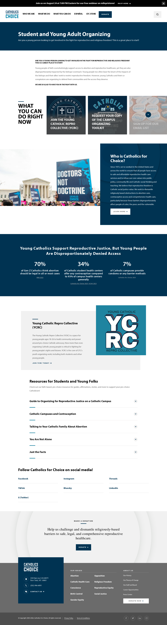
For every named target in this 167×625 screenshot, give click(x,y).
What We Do (44, 14)
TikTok (21, 488)
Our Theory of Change (130, 580)
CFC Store (91, 14)
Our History (127, 575)
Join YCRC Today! (40, 363)
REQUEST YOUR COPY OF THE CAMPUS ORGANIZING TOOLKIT (107, 122)
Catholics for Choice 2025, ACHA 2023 (83, 283)
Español (78, 14)
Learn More (119, 211)
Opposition (99, 575)
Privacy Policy (68, 618)
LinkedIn (113, 488)
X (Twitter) (23, 497)
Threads (113, 478)
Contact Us (36, 592)
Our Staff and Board (130, 585)
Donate (105, 14)
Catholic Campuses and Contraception (53, 413)
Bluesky (68, 488)
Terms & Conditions (83, 618)
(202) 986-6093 (36, 585)
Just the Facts (38, 452)
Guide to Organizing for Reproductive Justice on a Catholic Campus (70, 401)
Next (148, 114)
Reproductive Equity (103, 587)
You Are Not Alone (41, 439)
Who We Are (29, 14)
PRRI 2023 (40, 277)
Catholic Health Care (80, 581)
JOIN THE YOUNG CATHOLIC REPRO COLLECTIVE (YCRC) (64, 124)
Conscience (75, 587)
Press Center (127, 595)
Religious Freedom (103, 581)
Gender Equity (77, 599)
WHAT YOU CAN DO (62, 14)
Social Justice (100, 593)
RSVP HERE (123, 3)
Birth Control (76, 593)
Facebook (23, 478)
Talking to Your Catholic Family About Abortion (58, 426)
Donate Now (135, 601)
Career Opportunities (130, 590)
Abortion (74, 575)
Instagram (69, 478)
